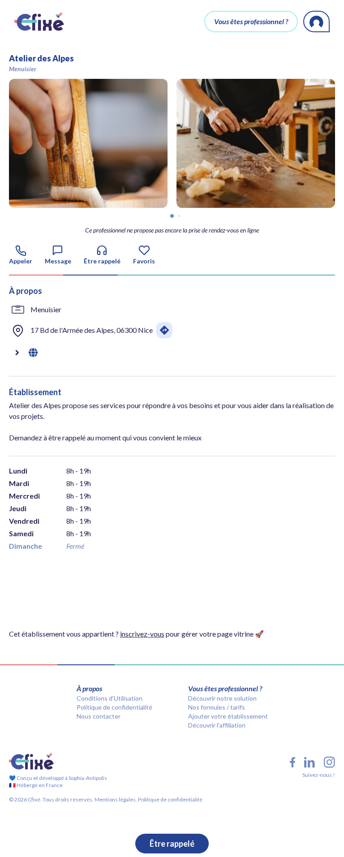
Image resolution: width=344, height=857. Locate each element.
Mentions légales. (115, 799)
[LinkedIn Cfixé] (309, 762)
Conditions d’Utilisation (109, 698)
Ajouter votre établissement (228, 716)
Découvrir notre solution (222, 698)
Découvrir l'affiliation (216, 725)
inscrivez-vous (142, 633)
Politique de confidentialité (114, 707)
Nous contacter (98, 716)
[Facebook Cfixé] (292, 762)
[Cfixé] (39, 21)
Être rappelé (172, 843)
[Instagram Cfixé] (329, 762)
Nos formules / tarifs (216, 707)
